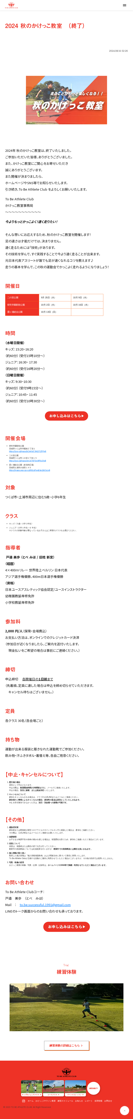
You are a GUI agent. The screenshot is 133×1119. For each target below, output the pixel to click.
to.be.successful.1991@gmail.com (45, 904)
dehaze (125, 5)
